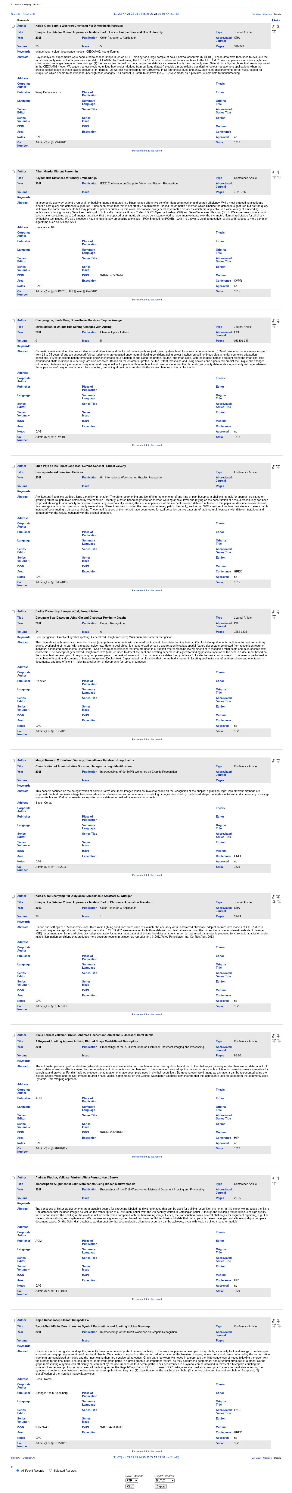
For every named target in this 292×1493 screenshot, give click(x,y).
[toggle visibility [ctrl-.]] (12, 1467)
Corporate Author (23, 85)
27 (151, 13)
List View (256, 14)
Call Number (22, 144)
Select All (15, 14)
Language (23, 100)
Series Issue (86, 119)
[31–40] (174, 13)
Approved (222, 137)
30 (163, 13)
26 (147, 13)
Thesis (220, 83)
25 (144, 13)
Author (21, 25)
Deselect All (29, 14)
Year (20, 37)
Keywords (23, 51)
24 (140, 13)
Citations (267, 14)
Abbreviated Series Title (224, 111)
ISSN (20, 126)
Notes (21, 137)
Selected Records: (65, 1470)
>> (167, 13)
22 (132, 13)
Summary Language (88, 102)
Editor (220, 92)
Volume (22, 46)
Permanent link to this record (147, 150)
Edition (221, 117)
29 (159, 13)
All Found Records (32, 1470)
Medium (221, 126)
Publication (89, 37)
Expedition (89, 131)
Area (20, 131)
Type (219, 32)
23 (136, 13)
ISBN (85, 126)
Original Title (221, 102)
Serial (220, 142)
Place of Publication (89, 94)
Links (276, 20)
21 (128, 13)
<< (124, 13)
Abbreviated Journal (224, 39)
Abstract (22, 57)
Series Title (89, 109)
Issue (85, 46)
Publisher (23, 92)
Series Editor (21, 111)
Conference (223, 131)
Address (22, 78)
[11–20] (118, 13)
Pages (220, 46)
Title (20, 32)
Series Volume (22, 119)
